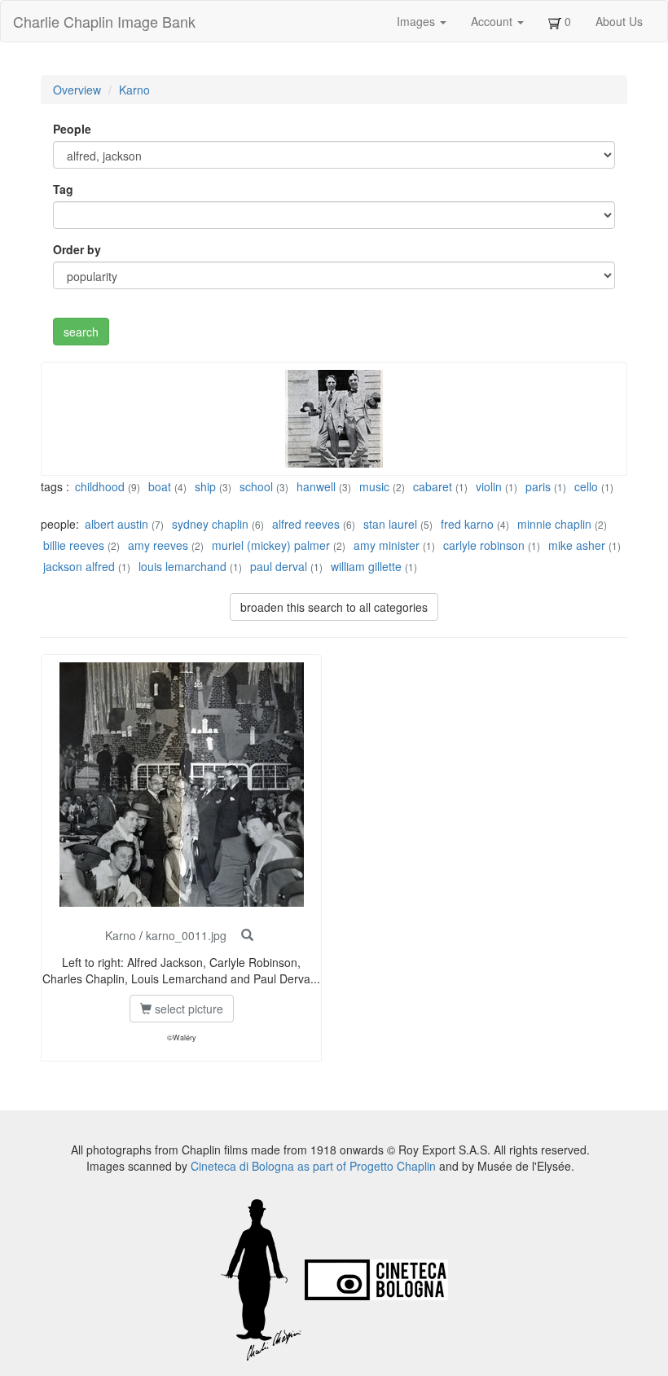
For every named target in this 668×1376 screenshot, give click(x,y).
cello (586, 486)
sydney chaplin (210, 524)
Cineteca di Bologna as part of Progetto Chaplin (313, 1166)
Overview (77, 89)
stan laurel (390, 524)
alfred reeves (306, 524)
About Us (619, 21)
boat (159, 486)
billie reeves (73, 545)
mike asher (576, 545)
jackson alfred (79, 566)
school (256, 486)
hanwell (316, 486)
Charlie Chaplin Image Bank (104, 21)
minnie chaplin (554, 524)
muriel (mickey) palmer (271, 545)
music (374, 486)
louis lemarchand (184, 566)
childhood (100, 486)
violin (489, 486)
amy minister (387, 545)
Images (417, 21)
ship (205, 486)
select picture (187, 1008)
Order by (77, 249)
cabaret (432, 486)
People (72, 129)
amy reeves (158, 545)
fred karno (467, 524)
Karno (134, 89)
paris (538, 486)
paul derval (278, 566)
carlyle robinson (484, 545)
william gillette (366, 566)
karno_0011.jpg (186, 935)
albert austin (116, 524)
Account (493, 21)
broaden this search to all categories (334, 607)
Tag (63, 189)
